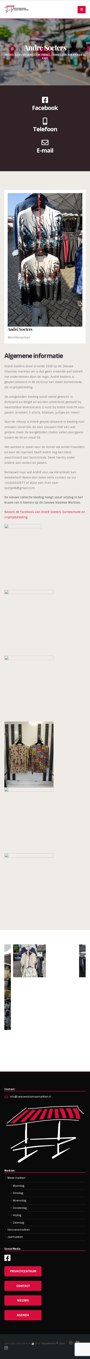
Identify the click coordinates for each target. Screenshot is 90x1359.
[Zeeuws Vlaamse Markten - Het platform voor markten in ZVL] (16, 9)
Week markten (16, 1178)
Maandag (18, 1186)
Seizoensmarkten (18, 1229)
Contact (23, 1286)
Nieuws (23, 1300)
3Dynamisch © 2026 (53, 1343)
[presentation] (10, 1001)
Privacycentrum (23, 1271)
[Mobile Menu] (82, 9)
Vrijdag (17, 1215)
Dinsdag (18, 1193)
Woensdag (19, 1200)
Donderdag (20, 1208)
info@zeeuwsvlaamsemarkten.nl (30, 1096)
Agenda (23, 1315)
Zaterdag (18, 1222)
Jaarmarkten (15, 1237)
